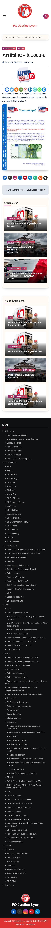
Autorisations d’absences (18, 565)
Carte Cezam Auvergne (17, 815)
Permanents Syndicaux (17, 435)
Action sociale (11, 698)
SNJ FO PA (12, 877)
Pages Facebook (14, 447)
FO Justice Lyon (25, 25)
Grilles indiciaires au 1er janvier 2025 (23, 661)
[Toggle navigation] (4, 16)
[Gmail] (25, 89)
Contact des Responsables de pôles (22, 439)
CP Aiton (11, 538)
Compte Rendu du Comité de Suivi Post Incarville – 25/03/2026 (24, 274)
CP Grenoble (12, 530)
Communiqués (9, 48)
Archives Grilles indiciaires (18, 665)
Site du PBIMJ (18, 769)
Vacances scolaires (15, 597)
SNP (9, 467)
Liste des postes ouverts (17, 613)
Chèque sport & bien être (17, 830)
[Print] (16, 89)
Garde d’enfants (14, 714)
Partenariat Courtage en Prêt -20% (22, 834)
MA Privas (11, 506)
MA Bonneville (13, 542)
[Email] (21, 89)
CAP (10, 318)
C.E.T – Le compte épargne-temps (21, 585)
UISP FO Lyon (28, 242)
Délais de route (13, 573)
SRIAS (10, 777)
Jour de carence (14, 669)
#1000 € (20, 62)
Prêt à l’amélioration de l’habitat (23, 773)
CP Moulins (12, 474)
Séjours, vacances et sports (19, 706)
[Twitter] (12, 89)
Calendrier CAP (14, 650)
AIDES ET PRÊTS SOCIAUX (19, 804)
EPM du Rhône (13, 510)
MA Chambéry (13, 534)
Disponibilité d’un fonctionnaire (20, 589)
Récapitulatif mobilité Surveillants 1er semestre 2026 (25, 323)
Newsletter (9, 885)
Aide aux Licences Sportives (19, 808)
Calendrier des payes (16, 673)
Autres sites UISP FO (16, 873)
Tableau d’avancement (16, 557)
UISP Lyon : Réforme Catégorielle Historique (26, 549)
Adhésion (11, 865)
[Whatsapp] (39, 89)
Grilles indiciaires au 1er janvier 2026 (23, 657)
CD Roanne (12, 490)
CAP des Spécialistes (18, 634)
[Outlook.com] (30, 89)
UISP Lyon (9, 431)
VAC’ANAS (14, 862)
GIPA (9, 593)
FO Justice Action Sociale (18, 702)
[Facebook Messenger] (44, 89)
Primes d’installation (18, 744)
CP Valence (12, 526)
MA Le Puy (11, 494)
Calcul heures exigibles (17, 677)
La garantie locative (17, 740)
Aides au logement (17, 755)
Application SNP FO (15, 869)
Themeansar (30, 924)
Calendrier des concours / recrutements (24, 553)
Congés (10, 561)
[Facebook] (7, 89)
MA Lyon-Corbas (14, 514)
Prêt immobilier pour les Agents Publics (26, 759)
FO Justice (9, 850)
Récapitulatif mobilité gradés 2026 (24, 223)
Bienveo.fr (13, 736)
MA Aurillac (12, 486)
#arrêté (26, 62)
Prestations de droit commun (19, 800)
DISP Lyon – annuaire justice (19, 459)
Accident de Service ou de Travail (21, 569)
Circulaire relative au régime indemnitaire (24, 694)
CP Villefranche (14, 518)
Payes (7, 653)
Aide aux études (14, 811)
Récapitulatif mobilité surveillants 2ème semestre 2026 (25, 402)
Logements (11, 722)
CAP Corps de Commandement (23, 630)
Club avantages (14, 858)
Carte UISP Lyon (14, 455)
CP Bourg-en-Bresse (16, 502)
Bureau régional (14, 443)
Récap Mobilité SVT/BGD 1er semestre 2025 (26, 638)
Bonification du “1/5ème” (17, 581)
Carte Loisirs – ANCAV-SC (18, 819)
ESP (24, 268)
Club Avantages (14, 718)
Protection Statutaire (15, 577)
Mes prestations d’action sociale (21, 838)
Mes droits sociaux (15, 842)
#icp (31, 62)
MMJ (9, 792)
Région (21, 48)
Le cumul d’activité (15, 601)
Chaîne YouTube (14, 451)
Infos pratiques (11, 546)
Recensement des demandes (19, 646)
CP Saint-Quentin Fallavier (18, 522)
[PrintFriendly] (35, 89)
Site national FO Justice (17, 854)
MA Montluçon (13, 478)
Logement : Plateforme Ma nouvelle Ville (26, 732)
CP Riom (11, 482)
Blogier (19, 924)
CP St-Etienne (13, 498)
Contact (8, 846)
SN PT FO (11, 881)
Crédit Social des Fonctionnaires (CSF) (24, 781)
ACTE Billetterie (14, 796)
